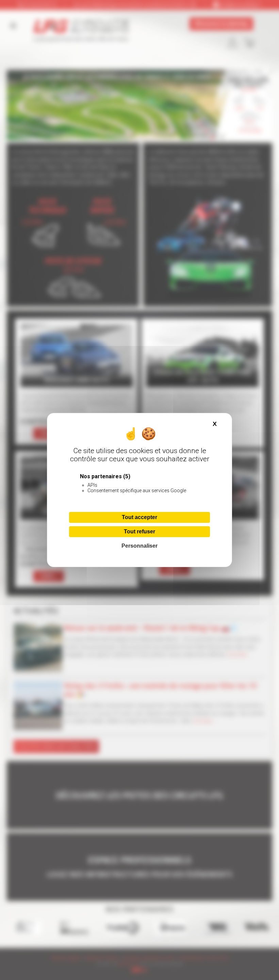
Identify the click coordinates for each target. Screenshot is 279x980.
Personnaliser (139, 546)
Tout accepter (139, 517)
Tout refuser (139, 531)
